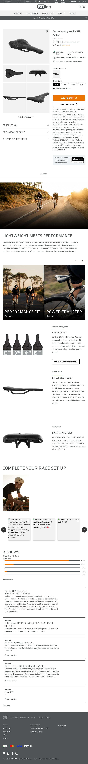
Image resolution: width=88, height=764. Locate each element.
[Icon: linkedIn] (8, 753)
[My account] (79, 1)
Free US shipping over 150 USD (39, 728)
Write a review (8, 580)
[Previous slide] (76, 261)
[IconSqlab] (37, 1)
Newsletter (62, 726)
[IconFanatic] (27, 1)
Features (44, 174)
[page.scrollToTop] (85, 758)
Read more (8, 316)
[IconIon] (17, 1)
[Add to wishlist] (47, 31)
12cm (56, 84)
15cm (81, 84)
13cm (65, 84)
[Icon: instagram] (16, 753)
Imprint (35, 759)
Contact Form (7, 728)
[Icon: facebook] (12, 753)
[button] (19, 529)
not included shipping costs (72, 42)
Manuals (5, 738)
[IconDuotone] (7, 1)
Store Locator (7, 732)
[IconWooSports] (46, 1)
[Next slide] (82, 261)
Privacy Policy (55, 759)
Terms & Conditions (44, 759)
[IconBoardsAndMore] (5, 717)
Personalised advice (36, 732)
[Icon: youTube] (4, 753)
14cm (73, 84)
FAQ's (4, 735)
